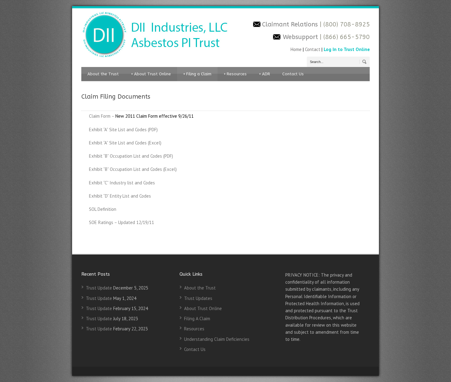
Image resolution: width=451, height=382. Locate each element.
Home (297, 49)
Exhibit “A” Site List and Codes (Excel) (125, 143)
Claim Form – (101, 116)
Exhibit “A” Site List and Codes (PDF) (123, 129)
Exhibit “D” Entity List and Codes (120, 196)
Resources (235, 74)
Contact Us (293, 74)
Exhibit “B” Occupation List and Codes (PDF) (131, 156)
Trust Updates (198, 298)
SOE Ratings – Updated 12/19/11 (121, 222)
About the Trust (103, 74)
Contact (312, 49)
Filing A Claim (197, 318)
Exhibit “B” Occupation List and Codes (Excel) (133, 169)
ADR (264, 74)
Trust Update (99, 288)
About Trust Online (151, 74)
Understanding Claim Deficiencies (216, 339)
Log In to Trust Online (347, 49)
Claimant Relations (291, 24)
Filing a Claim (197, 74)
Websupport (300, 37)
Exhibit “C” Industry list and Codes (122, 183)
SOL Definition (102, 209)
